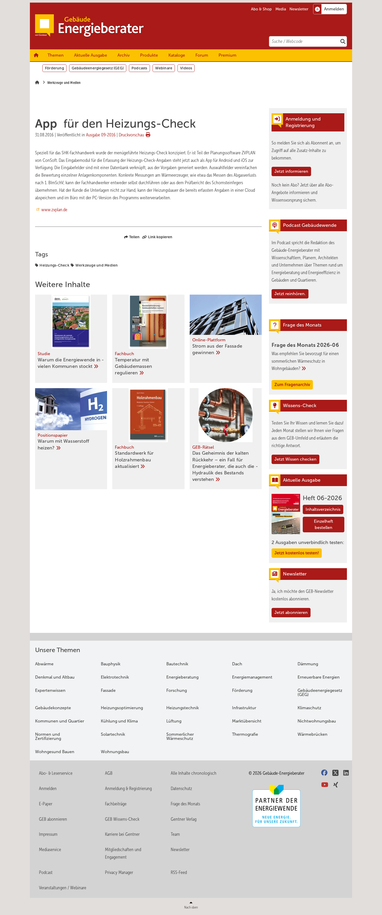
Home (36, 55)
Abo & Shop (261, 9)
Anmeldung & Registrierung (128, 788)
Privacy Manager (119, 872)
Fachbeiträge (116, 803)
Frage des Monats (185, 803)
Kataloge (176, 55)
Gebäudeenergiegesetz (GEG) (98, 68)
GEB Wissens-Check (122, 819)
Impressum (48, 834)
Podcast (45, 872)
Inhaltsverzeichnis (323, 509)
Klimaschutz (309, 708)
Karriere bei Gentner (122, 834)
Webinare (164, 68)
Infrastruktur (244, 708)
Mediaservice (50, 849)
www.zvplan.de (54, 209)
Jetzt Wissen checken (295, 459)
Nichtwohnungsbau (317, 721)
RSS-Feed (179, 872)
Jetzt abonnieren (291, 612)
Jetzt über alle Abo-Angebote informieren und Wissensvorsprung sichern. (302, 192)
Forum (201, 55)
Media (280, 9)
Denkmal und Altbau (55, 677)
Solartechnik (113, 734)
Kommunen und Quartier (59, 721)
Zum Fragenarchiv (292, 384)
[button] (123, 55)
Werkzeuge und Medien (96, 265)
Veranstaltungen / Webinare (62, 887)
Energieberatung (182, 677)
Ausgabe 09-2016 (101, 134)
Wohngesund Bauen (54, 752)
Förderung (54, 68)
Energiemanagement (252, 677)
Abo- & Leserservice (56, 773)
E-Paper (45, 803)
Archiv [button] (123, 55)
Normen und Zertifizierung (48, 736)
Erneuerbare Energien (319, 677)
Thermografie (245, 734)
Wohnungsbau (115, 752)
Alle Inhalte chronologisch (193, 773)
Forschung (176, 690)
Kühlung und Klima (119, 721)
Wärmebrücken (312, 734)
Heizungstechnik (182, 708)
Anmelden (48, 788)
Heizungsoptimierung (122, 708)
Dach (237, 664)
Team (175, 834)
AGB (109, 773)
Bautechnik (177, 664)
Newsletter (298, 9)
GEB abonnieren (53, 819)
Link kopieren (160, 237)
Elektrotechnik (115, 677)
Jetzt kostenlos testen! (296, 553)
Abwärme (44, 664)
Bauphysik (110, 664)
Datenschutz (181, 788)
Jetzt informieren (291, 171)
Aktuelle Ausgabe (90, 55)
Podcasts (139, 68)
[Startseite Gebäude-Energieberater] (193, 26)
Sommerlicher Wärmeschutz (180, 736)
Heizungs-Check (54, 265)
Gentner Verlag (183, 819)
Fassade (108, 690)
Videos (186, 68)
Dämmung (308, 664)
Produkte (149, 55)
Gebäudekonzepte (53, 708)
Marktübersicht (246, 721)
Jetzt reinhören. (290, 293)
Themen (56, 55)
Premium (227, 55)
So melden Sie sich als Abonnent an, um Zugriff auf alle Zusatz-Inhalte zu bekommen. (306, 150)
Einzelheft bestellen (323, 524)
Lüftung (173, 721)
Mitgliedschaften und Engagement (123, 853)
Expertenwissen (50, 690)
